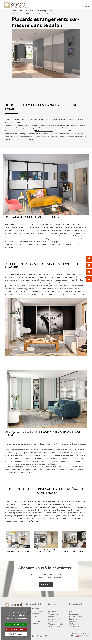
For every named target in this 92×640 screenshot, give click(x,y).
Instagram (75, 629)
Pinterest (75, 626)
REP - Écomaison (32, 614)
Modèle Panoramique (44, 131)
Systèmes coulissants (56, 626)
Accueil (14, 11)
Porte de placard (54, 611)
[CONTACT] (89, 272)
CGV (46, 636)
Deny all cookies (17, 629)
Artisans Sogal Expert (34, 611)
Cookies (40, 636)
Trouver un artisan (33, 621)
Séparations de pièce (56, 624)
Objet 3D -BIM (31, 616)
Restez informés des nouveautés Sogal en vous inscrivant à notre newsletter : (46, 575)
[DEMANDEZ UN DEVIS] (89, 259)
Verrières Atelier (54, 619)
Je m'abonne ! (46, 584)
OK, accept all (16, 624)
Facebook (75, 624)
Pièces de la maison (27, 11)
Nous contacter (32, 624)
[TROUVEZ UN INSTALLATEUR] (89, 265)
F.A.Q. (71, 611)
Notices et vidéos (76, 616)
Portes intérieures (54, 621)
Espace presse (74, 614)
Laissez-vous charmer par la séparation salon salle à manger (46, 551)
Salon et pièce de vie (46, 11)
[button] (5, 543)
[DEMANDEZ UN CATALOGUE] (89, 279)
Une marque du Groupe (80, 633)
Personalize (16, 634)
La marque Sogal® (33, 609)
